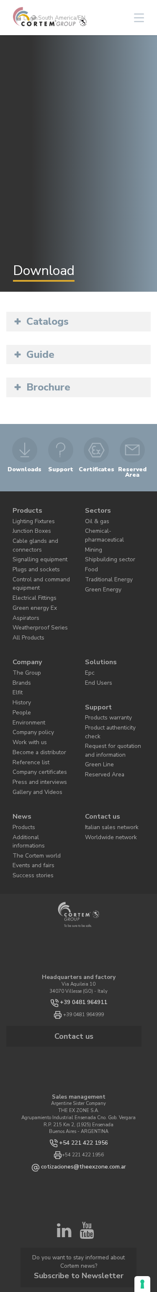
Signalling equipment (35, 548)
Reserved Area (100, 720)
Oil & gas (95, 517)
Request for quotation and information (112, 700)
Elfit (17, 660)
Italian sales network (107, 775)
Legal (78, 1210)
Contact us (100, 767)
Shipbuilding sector (105, 542)
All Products (26, 612)
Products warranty (104, 681)
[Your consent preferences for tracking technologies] (142, 1284)
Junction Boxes (28, 525)
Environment (26, 686)
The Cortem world (31, 792)
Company (25, 634)
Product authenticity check (113, 689)
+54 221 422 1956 (83, 1072)
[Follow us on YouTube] (87, 1161)
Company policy (29, 694)
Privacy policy (86, 1206)
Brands (20, 652)
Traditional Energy (104, 559)
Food (89, 550)
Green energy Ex (30, 587)
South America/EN (60, 18)
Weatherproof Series (33, 604)
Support (96, 672)
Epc (89, 643)
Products (25, 508)
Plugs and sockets (31, 556)
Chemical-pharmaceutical (113, 525)
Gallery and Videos (33, 745)
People (19, 677)
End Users (95, 652)
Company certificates (34, 728)
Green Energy (99, 568)
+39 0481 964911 (83, 936)
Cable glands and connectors (32, 536)
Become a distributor (34, 711)
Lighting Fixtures (30, 517)
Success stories (28, 809)
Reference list (27, 720)
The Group (24, 643)
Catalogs (47, 321)
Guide (40, 354)
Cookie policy (116, 1206)
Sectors (96, 508)
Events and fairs (30, 801)
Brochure (48, 387)
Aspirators (23, 596)
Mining (92, 534)
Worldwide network (105, 784)
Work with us (27, 702)
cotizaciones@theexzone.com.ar (83, 1095)
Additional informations (37, 784)
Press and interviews (34, 736)
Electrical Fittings (31, 578)
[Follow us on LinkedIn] (64, 1161)
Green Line (96, 712)
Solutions (98, 634)
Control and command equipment (36, 567)
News (20, 767)
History (20, 668)
